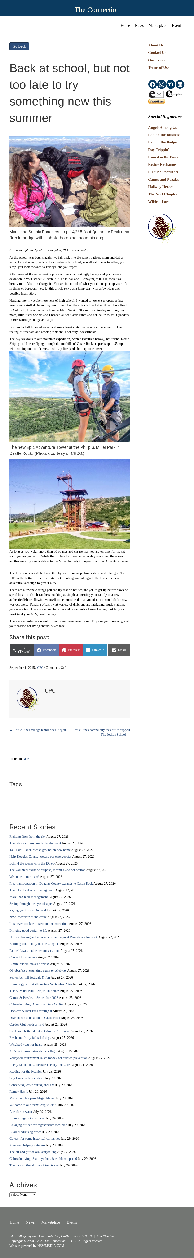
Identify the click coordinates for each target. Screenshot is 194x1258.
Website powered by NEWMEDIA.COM (36, 1246)
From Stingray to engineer (27, 1118)
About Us (155, 45)
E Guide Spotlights (163, 172)
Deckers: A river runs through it (30, 1011)
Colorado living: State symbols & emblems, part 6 (43, 1159)
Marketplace (158, 25)
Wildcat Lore (158, 202)
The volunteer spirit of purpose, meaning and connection (47, 870)
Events (177, 25)
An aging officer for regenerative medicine (38, 1125)
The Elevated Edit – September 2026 (34, 991)
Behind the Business (164, 135)
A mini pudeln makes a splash (29, 964)
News (139, 25)
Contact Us (157, 53)
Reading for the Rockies (25, 1071)
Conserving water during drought (31, 1085)
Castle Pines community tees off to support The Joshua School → (101, 732)
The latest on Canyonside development (35, 843)
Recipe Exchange (162, 164)
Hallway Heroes (160, 187)
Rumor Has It (18, 1091)
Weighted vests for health (26, 1044)
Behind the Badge (162, 142)
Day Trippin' (158, 150)
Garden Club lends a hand (26, 1024)
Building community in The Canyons (34, 944)
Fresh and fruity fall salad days (30, 1038)
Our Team (156, 60)
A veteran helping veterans (27, 1145)
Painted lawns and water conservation (34, 951)
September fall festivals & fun (29, 977)
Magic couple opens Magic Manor (32, 1098)
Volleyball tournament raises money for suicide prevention (48, 1058)
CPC (40, 668)
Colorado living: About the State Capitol (36, 1004)
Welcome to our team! (24, 877)
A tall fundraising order (25, 1132)
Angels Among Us (162, 127)
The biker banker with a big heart (31, 890)
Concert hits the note (23, 957)
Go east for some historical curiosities (34, 1138)
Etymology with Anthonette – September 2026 (40, 984)
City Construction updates (26, 1078)
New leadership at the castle (28, 917)
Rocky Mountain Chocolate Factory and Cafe (39, 1065)
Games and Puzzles (163, 179)
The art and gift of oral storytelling (33, 1152)
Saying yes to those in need (27, 910)
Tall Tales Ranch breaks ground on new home (40, 850)
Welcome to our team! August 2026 (33, 1105)
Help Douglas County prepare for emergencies (40, 856)
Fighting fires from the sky (27, 836)
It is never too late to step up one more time (38, 923)
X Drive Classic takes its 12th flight (33, 1051)
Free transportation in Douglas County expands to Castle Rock (51, 883)
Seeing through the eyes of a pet (31, 904)
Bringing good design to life (28, 930)
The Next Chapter (162, 194)
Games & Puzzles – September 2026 (33, 997)
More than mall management (28, 897)
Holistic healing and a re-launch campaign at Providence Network (53, 937)
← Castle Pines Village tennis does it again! (38, 730)
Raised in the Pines (163, 157)
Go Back (19, 46)
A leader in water (20, 1112)
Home (125, 25)
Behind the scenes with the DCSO (32, 863)
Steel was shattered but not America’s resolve (39, 1031)
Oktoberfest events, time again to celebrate (37, 970)
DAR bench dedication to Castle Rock (34, 1018)
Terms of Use (158, 67)
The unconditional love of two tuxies (34, 1165)
